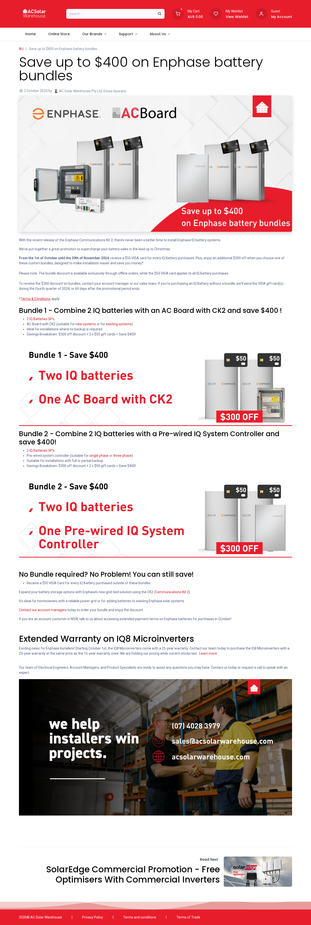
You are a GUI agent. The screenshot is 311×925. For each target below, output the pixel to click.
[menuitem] (30, 34)
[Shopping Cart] (178, 13)
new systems (86, 324)
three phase (122, 456)
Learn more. (208, 653)
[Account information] (261, 13)
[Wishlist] (216, 13)
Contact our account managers (43, 610)
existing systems (119, 324)
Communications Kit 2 (172, 592)
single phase (99, 456)
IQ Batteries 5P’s (41, 319)
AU (21, 49)
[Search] (159, 14)
